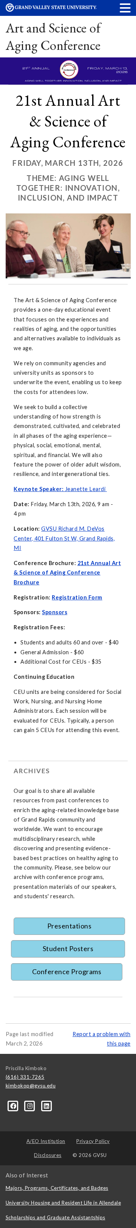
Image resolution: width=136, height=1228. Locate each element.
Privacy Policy (93, 1141)
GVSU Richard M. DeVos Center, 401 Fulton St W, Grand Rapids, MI (64, 538)
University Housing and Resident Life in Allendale (63, 1203)
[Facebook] (14, 1106)
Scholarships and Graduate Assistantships (55, 1217)
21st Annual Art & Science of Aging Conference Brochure (67, 572)
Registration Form (77, 597)
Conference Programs (67, 971)
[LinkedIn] (46, 1106)
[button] (125, 7)
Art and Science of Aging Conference (53, 36)
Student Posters (68, 948)
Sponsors (54, 612)
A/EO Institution (45, 1141)
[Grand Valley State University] (51, 9)
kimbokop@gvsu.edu (31, 1086)
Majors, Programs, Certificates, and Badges (57, 1188)
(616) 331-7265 (25, 1077)
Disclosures (48, 1155)
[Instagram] (30, 1106)
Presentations (69, 926)
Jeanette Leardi (85, 489)
